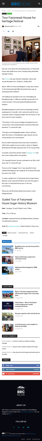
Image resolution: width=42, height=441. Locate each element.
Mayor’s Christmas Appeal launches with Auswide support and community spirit (27, 293)
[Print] (13, 31)
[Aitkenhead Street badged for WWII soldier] (7, 270)
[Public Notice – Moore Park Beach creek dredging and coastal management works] (7, 306)
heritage (5, 235)
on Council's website (27, 412)
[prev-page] (3, 277)
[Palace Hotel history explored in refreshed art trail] (7, 260)
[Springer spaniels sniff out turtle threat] (7, 317)
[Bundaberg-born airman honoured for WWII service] (7, 249)
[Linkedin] (8, 31)
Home (3, 11)
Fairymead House (23, 232)
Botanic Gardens (12, 232)
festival (7, 79)
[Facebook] (4, 31)
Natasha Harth (9, 26)
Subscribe (36, 373)
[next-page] (6, 277)
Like (37, 365)
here (10, 414)
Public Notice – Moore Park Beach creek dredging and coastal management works (26, 304)
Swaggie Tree (31, 153)
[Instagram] (19, 427)
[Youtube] (28, 427)
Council (9, 11)
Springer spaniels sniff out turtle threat (27, 313)
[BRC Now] (21, 4)
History (5, 252)
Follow (36, 369)
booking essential (13, 226)
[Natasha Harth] (3, 26)
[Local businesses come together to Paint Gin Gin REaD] (7, 328)
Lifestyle (9, 13)
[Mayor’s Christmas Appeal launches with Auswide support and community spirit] (7, 295)
